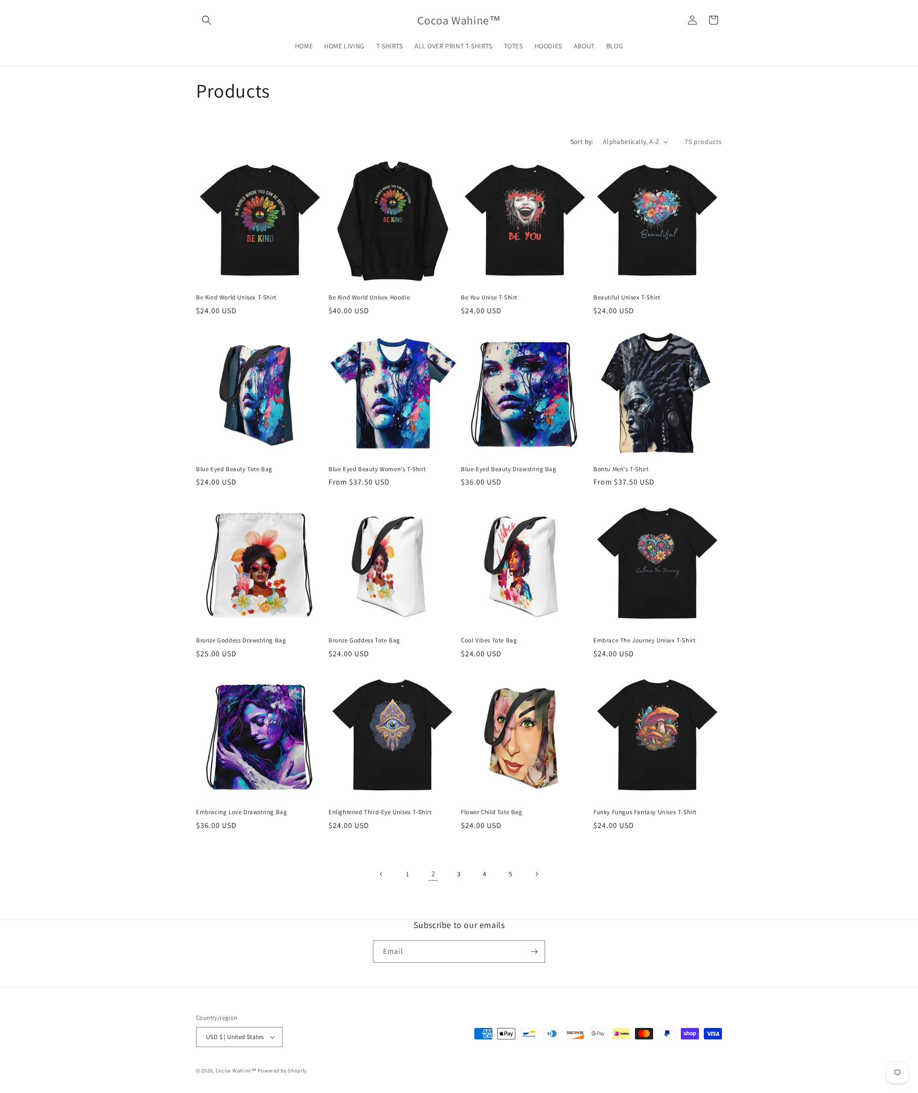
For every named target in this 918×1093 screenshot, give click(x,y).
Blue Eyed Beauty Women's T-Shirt (377, 469)
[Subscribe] (534, 951)
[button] (206, 20)
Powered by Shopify (282, 1070)
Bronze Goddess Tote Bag (364, 640)
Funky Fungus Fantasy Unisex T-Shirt (645, 812)
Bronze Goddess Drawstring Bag (241, 640)
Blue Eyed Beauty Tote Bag (234, 469)
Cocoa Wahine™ (236, 1070)
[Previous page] (381, 873)
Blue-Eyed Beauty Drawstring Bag (509, 469)
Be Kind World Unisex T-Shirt (236, 297)
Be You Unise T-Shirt (489, 297)
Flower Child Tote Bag (492, 812)
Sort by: (581, 141)
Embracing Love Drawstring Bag (241, 812)
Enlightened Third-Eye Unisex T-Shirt (380, 812)
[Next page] (536, 873)
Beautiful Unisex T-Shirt (626, 297)
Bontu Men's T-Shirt (620, 469)
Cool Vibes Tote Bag (489, 640)
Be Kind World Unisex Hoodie (369, 297)
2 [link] (433, 874)
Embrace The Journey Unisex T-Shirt (644, 640)
